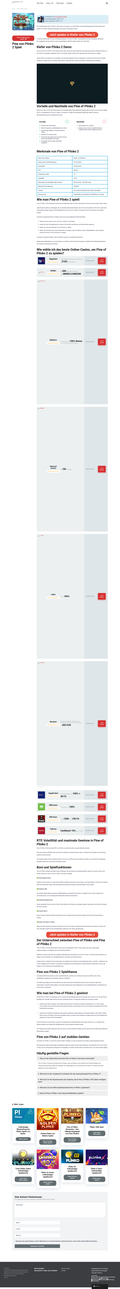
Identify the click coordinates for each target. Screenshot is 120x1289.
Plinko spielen (23, 1139)
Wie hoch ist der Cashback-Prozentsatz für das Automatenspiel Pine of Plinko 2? (70, 1074)
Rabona (53, 829)
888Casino (53, 805)
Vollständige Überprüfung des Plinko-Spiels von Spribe (23, 1130)
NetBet (53, 271)
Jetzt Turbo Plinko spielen (23, 1179)
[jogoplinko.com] (17, 1)
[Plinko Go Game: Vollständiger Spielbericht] (48, 1168)
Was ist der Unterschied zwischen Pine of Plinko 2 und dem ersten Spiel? (67, 1058)
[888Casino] (41, 810)
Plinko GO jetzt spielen (47, 1183)
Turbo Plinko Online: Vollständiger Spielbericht (23, 1171)
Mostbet (53, 722)
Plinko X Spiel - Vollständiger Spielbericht (97, 1171)
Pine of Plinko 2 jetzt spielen (23, 38)
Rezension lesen (90, 260)
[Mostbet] (41, 662)
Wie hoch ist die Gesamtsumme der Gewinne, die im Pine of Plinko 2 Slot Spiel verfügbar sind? (72, 1081)
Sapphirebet (53, 793)
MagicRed (53, 259)
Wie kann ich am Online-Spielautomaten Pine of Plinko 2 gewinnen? (65, 1088)
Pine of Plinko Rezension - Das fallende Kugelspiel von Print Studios (72, 1130)
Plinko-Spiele (60, 3)
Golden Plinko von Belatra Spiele (48, 1135)
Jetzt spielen (102, 260)
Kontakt (63, 1270)
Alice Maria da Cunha (61, 17)
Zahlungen (69, 3)
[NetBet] (41, 272)
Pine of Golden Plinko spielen (47, 1142)
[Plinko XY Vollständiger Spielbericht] (72, 1163)
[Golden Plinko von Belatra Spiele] (48, 1129)
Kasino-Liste (49, 3)
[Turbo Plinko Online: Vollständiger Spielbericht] (23, 1165)
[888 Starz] (41, 822)
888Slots (53, 340)
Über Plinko (40, 3)
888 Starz (53, 817)
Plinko (13, 8)
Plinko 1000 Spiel (97, 1127)
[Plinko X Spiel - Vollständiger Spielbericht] (97, 1165)
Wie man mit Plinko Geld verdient (46, 1270)
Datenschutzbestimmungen (99, 1270)
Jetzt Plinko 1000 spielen (97, 1133)
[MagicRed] (41, 264)
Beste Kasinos (39, 1268)
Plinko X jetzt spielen (97, 1179)
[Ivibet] (41, 535)
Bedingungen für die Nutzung (99, 1268)
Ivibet (53, 594)
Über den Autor (65, 1268)
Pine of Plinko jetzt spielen (72, 1139)
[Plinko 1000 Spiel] (97, 1123)
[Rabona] (41, 834)
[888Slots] (41, 280)
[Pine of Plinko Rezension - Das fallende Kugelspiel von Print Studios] (72, 1123)
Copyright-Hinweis (96, 1273)
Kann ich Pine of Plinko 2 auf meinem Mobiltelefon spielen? (62, 1093)
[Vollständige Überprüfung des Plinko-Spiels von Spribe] (23, 1123)
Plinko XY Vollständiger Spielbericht (72, 1169)
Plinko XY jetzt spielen (72, 1177)
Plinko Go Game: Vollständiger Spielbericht (47, 1174)
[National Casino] (41, 408)
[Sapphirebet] (41, 798)
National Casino (53, 467)
